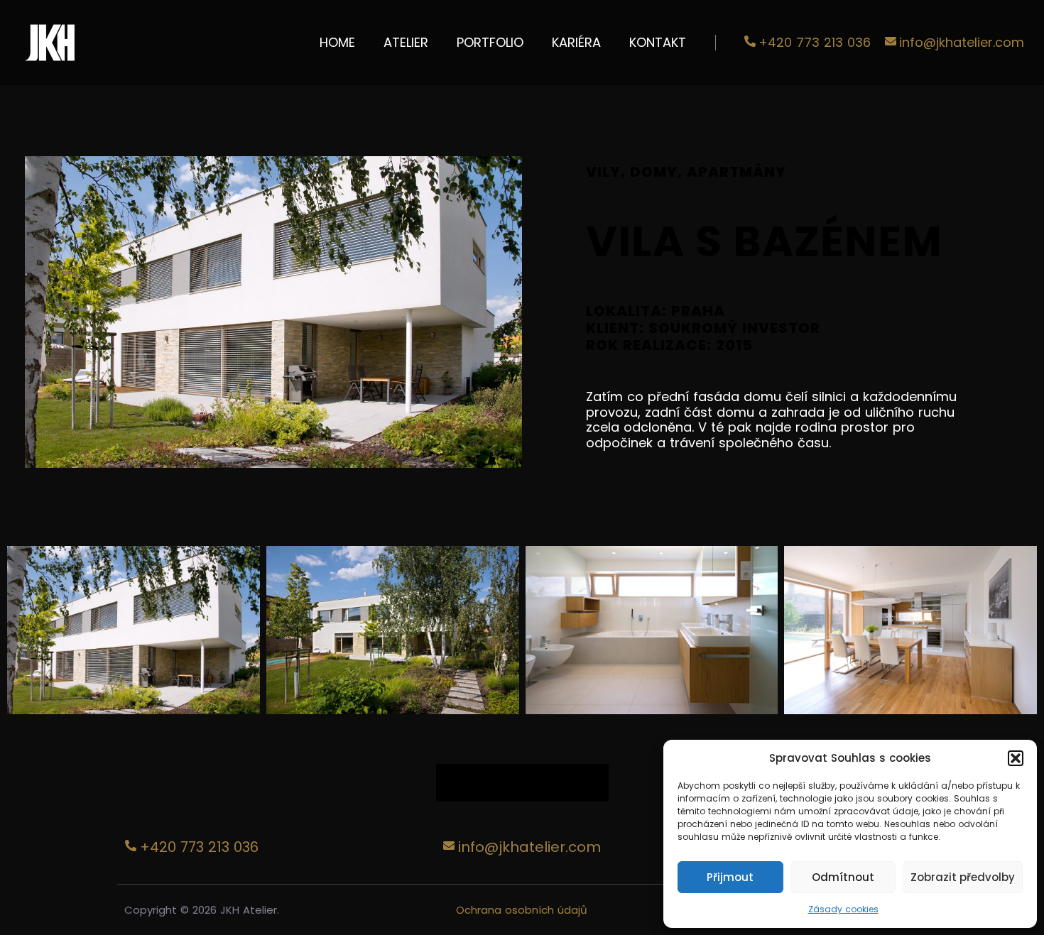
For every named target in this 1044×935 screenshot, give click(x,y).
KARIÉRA (576, 42)
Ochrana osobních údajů (521, 909)
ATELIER (406, 42)
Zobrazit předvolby (962, 877)
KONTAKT (657, 42)
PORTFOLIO (490, 42)
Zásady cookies (843, 909)
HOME (337, 42)
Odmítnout (843, 877)
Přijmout (730, 877)
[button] (1015, 758)
